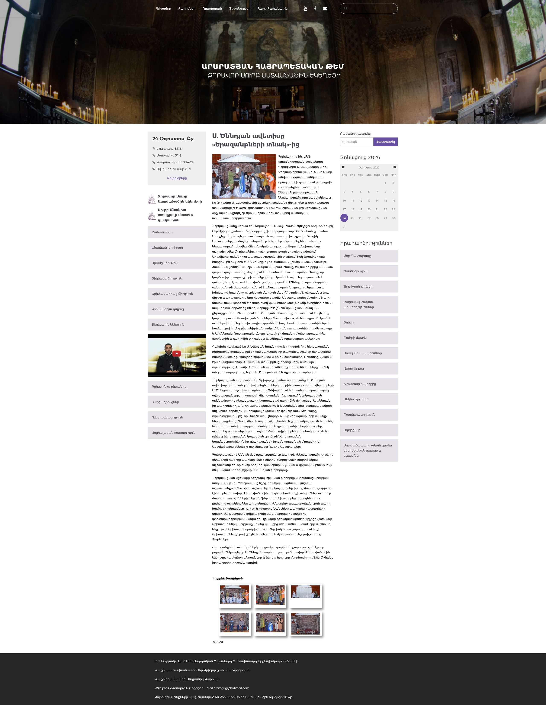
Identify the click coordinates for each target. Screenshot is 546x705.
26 (360, 218)
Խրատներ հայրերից (360, 384)
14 (377, 200)
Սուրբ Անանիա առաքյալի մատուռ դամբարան (175, 215)
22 (385, 209)
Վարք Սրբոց (354, 368)
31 (344, 227)
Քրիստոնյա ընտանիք (169, 387)
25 (352, 218)
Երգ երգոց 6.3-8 (169, 149)
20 (368, 209)
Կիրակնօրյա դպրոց (168, 309)
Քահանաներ (162, 232)
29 (385, 218)
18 (352, 209)
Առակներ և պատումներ (363, 353)
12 (360, 200)
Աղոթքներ (352, 430)
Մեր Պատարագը (357, 256)
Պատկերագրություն (359, 415)
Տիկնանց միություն (167, 278)
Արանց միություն (165, 263)
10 (344, 200)
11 (352, 200)
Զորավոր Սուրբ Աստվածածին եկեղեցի (180, 198)
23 (393, 209)
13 (368, 200)
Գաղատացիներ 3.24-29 (175, 162)
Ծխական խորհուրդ (167, 248)
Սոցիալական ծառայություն (174, 433)
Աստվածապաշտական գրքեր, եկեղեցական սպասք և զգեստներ (368, 450)
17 (344, 209)
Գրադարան (212, 8)
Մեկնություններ (356, 399)
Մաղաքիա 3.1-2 (169, 155)
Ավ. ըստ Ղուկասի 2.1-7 (174, 169)
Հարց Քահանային (273, 8)
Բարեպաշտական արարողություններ (359, 304)
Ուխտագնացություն (167, 417)
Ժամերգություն (355, 271)
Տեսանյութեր (239, 8)
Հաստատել (385, 141)
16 (393, 200)
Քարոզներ (186, 8)
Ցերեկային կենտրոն (168, 324)
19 (360, 209)
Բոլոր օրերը (177, 178)
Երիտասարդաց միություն (172, 294)
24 (344, 218)
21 (377, 209)
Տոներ (349, 322)
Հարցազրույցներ (165, 402)
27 (368, 218)
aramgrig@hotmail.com (231, 688)
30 (393, 218)
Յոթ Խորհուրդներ (358, 286)
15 (385, 200)
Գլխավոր (163, 8)
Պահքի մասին (355, 338)
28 (377, 218)
